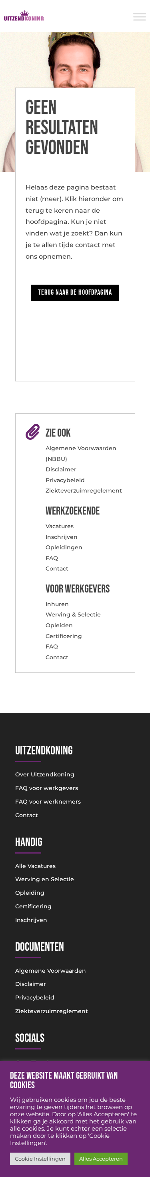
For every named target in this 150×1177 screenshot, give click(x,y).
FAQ (52, 558)
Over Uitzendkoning (44, 774)
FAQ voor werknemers (48, 801)
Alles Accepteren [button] (101, 1158)
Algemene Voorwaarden (50, 970)
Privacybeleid (65, 480)
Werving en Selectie (44, 879)
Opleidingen (64, 547)
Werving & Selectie (73, 614)
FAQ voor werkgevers (46, 788)
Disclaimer (61, 469)
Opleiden (59, 625)
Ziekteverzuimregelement (84, 490)
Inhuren (57, 604)
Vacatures (60, 526)
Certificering (64, 636)
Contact (57, 568)
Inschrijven (62, 537)
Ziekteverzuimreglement (51, 1011)
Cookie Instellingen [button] (40, 1158)
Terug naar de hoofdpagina (75, 292)
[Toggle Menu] (139, 16)
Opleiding (29, 892)
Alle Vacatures (35, 866)
